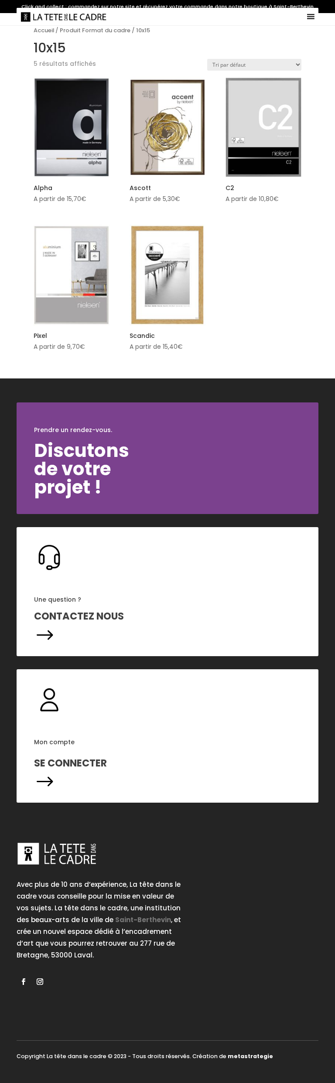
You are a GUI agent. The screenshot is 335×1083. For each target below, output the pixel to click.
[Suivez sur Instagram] (39, 981)
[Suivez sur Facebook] (23, 981)
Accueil (44, 30)
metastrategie (250, 1056)
